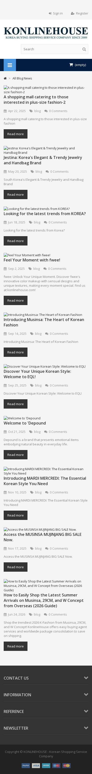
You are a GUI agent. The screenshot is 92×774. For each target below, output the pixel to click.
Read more (15, 134)
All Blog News (22, 78)
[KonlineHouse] (46, 39)
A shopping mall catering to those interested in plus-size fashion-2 (36, 99)
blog (37, 111)
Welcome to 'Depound (25, 423)
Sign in (58, 13)
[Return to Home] (5, 78)
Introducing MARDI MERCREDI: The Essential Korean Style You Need (45, 481)
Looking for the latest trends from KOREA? (45, 213)
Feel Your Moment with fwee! (32, 260)
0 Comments (58, 111)
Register (82, 13)
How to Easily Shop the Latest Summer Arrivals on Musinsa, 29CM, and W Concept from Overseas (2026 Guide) (44, 600)
